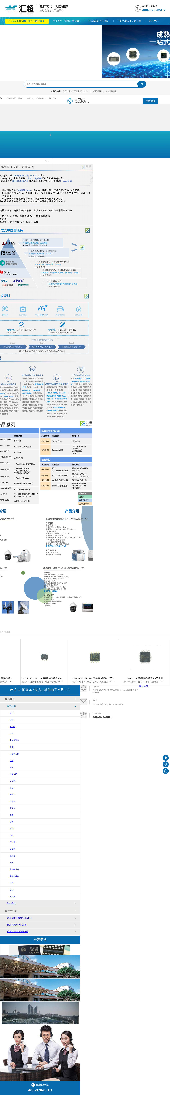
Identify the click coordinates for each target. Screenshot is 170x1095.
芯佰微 (12, 897)
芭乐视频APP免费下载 (129, 21)
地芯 (11, 767)
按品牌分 (40, 98)
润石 (11, 713)
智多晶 (12, 795)
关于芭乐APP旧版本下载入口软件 (62, 28)
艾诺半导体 (14, 754)
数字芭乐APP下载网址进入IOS (75, 91)
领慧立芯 (13, 774)
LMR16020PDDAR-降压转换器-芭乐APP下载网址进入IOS (99, 678)
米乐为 (12, 808)
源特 (11, 733)
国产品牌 (11, 706)
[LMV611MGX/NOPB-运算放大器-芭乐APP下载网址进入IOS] (44, 657)
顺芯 (11, 883)
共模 (11, 761)
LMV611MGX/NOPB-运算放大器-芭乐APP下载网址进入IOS (50, 678)
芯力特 (12, 727)
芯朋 (11, 788)
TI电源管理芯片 (97, 91)
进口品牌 (11, 903)
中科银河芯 (14, 740)
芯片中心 (154, 21)
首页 (20, 98)
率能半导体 (14, 869)
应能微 (12, 856)
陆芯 (11, 890)
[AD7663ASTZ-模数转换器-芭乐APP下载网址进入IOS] (145, 657)
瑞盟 (11, 815)
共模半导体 (51, 98)
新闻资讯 (32, 28)
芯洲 (11, 720)
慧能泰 (12, 801)
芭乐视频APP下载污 (98, 21)
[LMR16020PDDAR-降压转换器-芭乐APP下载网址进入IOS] (95, 657)
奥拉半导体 (14, 876)
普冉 (11, 822)
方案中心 (14, 28)
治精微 (12, 781)
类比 (11, 747)
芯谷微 (12, 842)
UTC (11, 835)
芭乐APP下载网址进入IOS (66, 21)
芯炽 (11, 863)
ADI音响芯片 (111, 91)
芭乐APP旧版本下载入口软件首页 (27, 21)
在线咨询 (150, 101)
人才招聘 (93, 28)
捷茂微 (12, 849)
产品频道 (29, 98)
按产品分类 (11, 910)
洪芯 (11, 829)
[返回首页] (166, 771)
